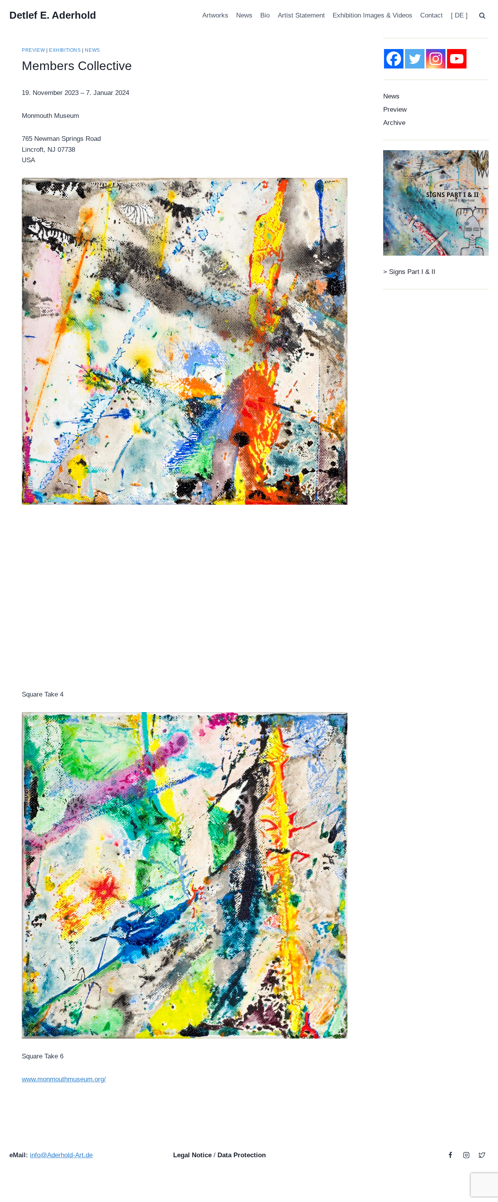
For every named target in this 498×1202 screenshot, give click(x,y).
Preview (33, 50)
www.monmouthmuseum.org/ (64, 1079)
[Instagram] (435, 58)
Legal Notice (192, 1155)
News (244, 15)
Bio (265, 15)
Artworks (215, 15)
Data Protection (241, 1155)
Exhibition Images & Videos (372, 15)
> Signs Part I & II (409, 271)
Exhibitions (65, 50)
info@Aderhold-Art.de (61, 1155)
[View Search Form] (482, 15)
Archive (394, 122)
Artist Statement (301, 15)
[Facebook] (393, 58)
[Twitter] (414, 58)
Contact (431, 15)
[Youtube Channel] (456, 58)
